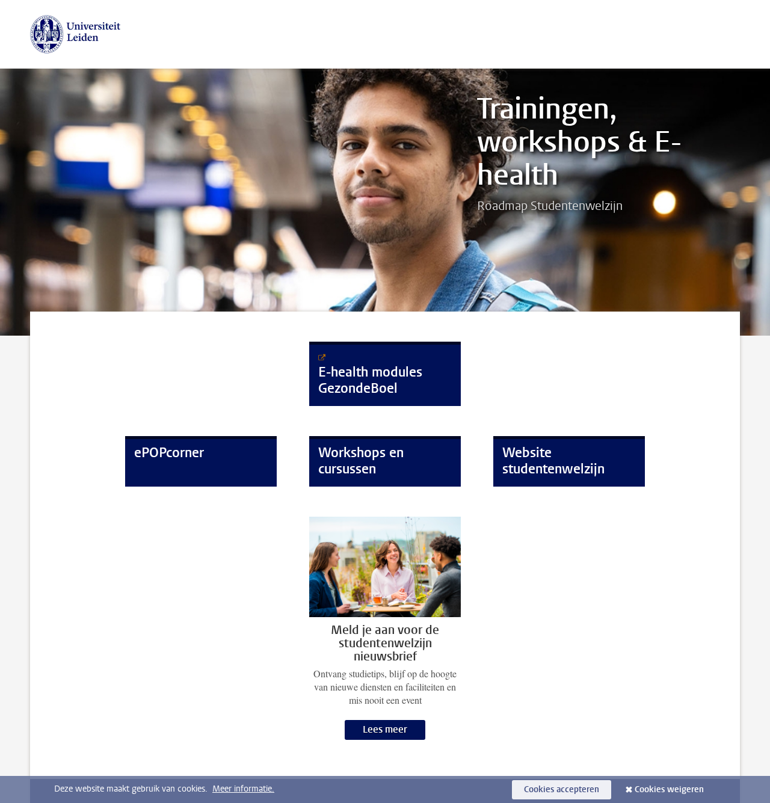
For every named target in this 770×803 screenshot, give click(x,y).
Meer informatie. (243, 789)
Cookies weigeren (669, 789)
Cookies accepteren (561, 789)
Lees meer (385, 729)
